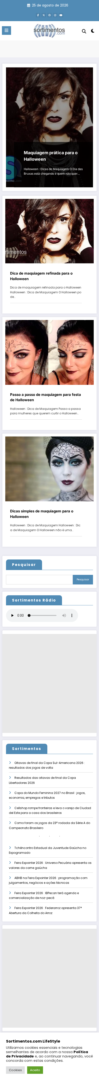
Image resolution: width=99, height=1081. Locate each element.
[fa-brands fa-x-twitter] (44, 15)
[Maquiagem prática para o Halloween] (49, 127)
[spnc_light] (93, 32)
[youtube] (61, 15)
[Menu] (6, 30)
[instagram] (55, 15)
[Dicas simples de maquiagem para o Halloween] (49, 469)
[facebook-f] (38, 15)
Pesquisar (24, 564)
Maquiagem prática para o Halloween (51, 156)
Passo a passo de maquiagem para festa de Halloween (45, 397)
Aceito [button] (35, 1070)
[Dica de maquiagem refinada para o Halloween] (49, 231)
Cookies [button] (15, 1070)
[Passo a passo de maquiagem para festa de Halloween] (49, 352)
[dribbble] (49, 15)
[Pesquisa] (84, 31)
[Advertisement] (49, 683)
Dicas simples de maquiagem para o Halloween (41, 514)
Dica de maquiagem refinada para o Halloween (41, 276)
